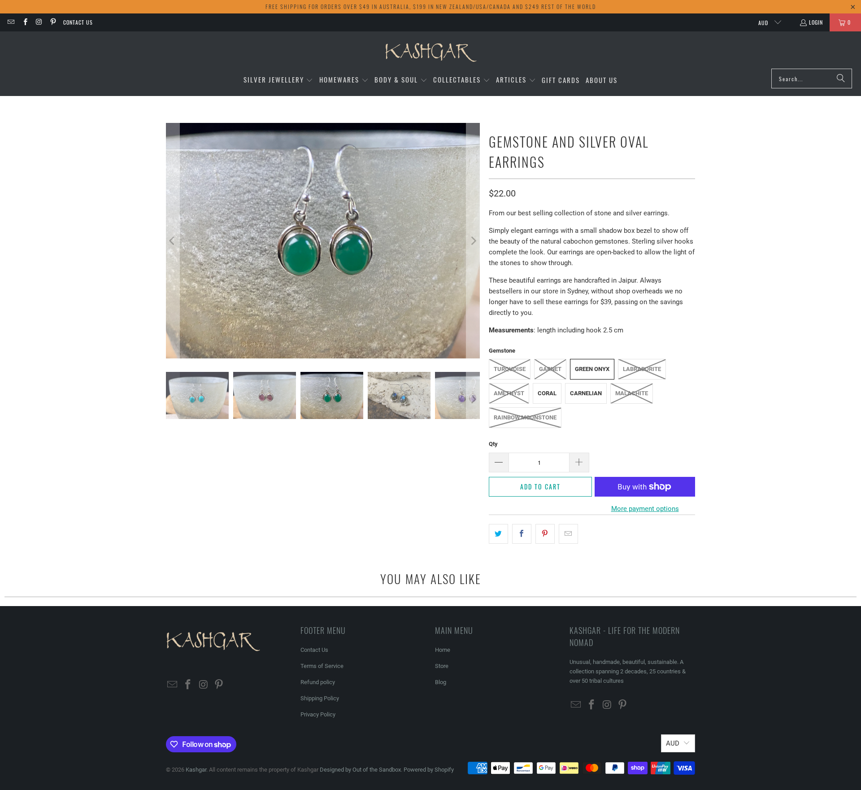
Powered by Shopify (429, 769)
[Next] (473, 240)
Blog (440, 682)
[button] (278, 80)
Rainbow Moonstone (525, 417)
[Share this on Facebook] (521, 534)
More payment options (645, 509)
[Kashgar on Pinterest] (53, 22)
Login (816, 22)
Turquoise (510, 369)
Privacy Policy (317, 714)
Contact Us (78, 22)
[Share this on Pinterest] (545, 534)
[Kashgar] (431, 52)
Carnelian (586, 393)
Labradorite (642, 369)
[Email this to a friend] (568, 534)
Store (441, 666)
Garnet (550, 369)
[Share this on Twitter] (498, 534)
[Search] (841, 78)
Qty (493, 444)
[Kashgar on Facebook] (24, 22)
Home (442, 649)
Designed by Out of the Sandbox (360, 769)
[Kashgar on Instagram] (39, 22)
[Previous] (172, 240)
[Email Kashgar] (10, 22)
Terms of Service (322, 666)
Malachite (631, 393)
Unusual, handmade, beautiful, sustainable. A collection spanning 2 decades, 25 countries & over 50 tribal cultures (628, 671)
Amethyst (509, 393)
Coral (547, 393)
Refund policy (317, 682)
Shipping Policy (319, 698)
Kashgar (196, 769)
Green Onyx (592, 369)
